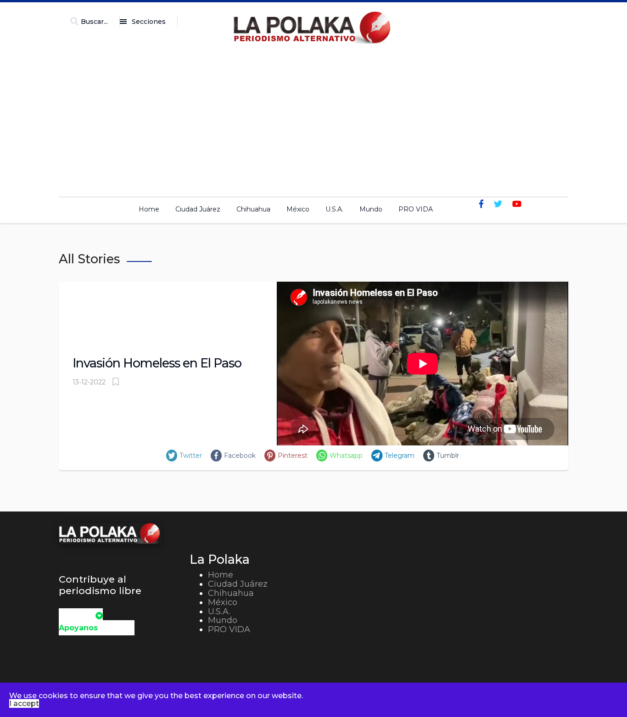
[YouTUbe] (516, 204)
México (297, 209)
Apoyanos (78, 627)
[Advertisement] (313, 117)
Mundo (370, 209)
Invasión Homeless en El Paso (157, 363)
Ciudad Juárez (197, 209)
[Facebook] (481, 204)
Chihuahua (253, 209)
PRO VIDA (415, 209)
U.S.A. (334, 209)
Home (149, 209)
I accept (24, 703)
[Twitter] (498, 204)
